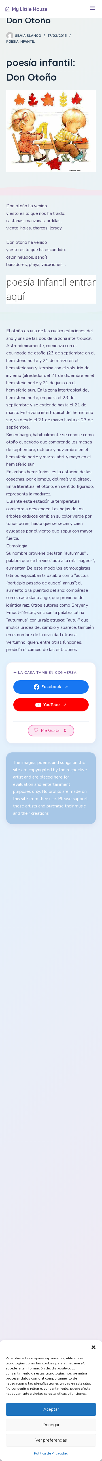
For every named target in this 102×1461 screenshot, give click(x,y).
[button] (93, 1347)
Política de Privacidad (51, 1453)
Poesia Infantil (20, 41)
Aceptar (51, 1409)
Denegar (51, 1425)
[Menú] (92, 9)
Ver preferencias (51, 1440)
